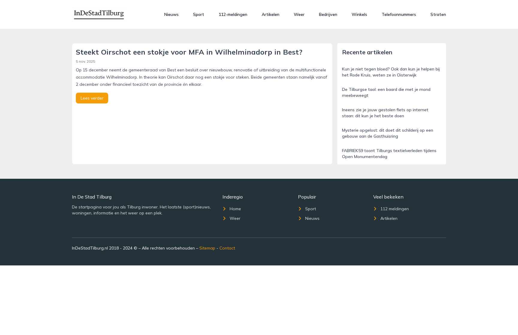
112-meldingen (233, 14)
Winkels (359, 14)
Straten (438, 14)
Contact (227, 248)
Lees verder (92, 98)
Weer (299, 14)
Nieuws (171, 14)
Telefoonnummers (399, 14)
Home (235, 208)
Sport (198, 14)
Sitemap (207, 248)
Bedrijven (328, 14)
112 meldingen (394, 208)
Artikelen (270, 14)
